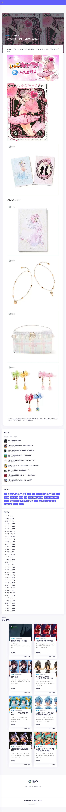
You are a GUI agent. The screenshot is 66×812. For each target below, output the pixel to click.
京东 (6, 497)
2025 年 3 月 (8, 523)
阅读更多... (13, 652)
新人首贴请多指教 (51, 497)
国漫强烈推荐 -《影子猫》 (14, 440)
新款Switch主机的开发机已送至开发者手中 (19, 470)
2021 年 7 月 (8, 600)
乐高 (49, 494)
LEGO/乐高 (16, 494)
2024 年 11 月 (8, 534)
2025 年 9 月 (8, 516)
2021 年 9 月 (8, 595)
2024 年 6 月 (8, 546)
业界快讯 (7, 35)
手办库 (37, 638)
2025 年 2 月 (8, 526)
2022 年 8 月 (8, 567)
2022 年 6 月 (8, 572)
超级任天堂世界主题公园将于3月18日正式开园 (19, 455)
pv (28, 494)
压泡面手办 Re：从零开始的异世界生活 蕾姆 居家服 (45, 713)
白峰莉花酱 (15, 677)
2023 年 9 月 (8, 557)
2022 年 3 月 (8, 580)
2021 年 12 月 (8, 587)
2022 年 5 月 (8, 575)
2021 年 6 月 (8, 603)
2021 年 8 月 (8, 598)
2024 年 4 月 (8, 551)
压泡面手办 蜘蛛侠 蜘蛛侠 (44, 641)
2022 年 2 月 (8, 582)
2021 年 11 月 (8, 590)
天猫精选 (25, 497)
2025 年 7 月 (8, 521)
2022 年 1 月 (8, 585)
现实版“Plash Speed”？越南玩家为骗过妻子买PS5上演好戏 (23, 465)
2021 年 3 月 (8, 610)
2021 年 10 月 (8, 593)
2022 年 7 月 (8, 569)
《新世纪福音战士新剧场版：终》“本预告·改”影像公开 (22, 475)
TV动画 (39, 494)
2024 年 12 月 (8, 531)
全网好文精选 (14, 497)
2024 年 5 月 (8, 549)
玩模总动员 (47, 501)
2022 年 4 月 (8, 577)
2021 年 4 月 (8, 608)
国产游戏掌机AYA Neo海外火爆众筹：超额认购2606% (21, 450)
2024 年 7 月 (8, 544)
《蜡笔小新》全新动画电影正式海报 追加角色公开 (20, 445)
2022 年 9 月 (8, 564)
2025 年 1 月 (8, 528)
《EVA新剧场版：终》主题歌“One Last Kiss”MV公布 (21, 460)
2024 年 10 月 (8, 536)
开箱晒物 (35, 497)
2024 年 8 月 (8, 541)
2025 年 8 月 (8, 518)
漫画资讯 (13, 638)
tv (33, 494)
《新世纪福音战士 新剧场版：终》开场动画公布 (20, 480)
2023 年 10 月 (8, 554)
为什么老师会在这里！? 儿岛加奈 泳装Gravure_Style (44, 677)
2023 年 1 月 (8, 562)
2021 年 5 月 (8, 605)
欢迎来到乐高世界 (21, 501)
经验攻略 (8, 504)
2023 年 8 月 (8, 559)
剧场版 (21, 497)
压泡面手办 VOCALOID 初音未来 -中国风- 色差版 (45, 749)
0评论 (25, 656)
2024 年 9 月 (8, 539)
